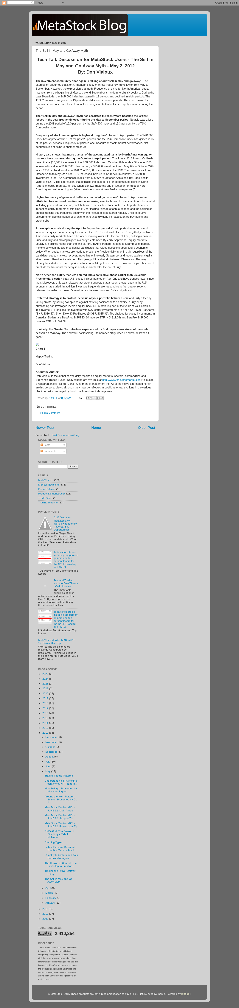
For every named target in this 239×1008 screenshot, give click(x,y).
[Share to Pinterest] (102, 398)
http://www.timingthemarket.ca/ (121, 379)
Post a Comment (50, 412)
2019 (45, 698)
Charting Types (54, 842)
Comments (49, 451)
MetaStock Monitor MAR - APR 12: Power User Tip (56, 642)
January (50, 902)
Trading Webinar (48, 502)
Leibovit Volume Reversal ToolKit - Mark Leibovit (60, 849)
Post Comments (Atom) (65, 435)
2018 (45, 703)
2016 (45, 713)
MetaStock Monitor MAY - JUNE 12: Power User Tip (61, 825)
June (48, 766)
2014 (45, 723)
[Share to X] (95, 398)
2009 (45, 918)
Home (96, 428)
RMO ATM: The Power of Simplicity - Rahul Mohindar (59, 834)
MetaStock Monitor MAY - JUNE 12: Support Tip (60, 817)
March (49, 893)
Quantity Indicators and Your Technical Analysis (61, 856)
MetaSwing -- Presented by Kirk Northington (61, 790)
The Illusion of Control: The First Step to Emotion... (61, 864)
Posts (46, 445)
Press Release (46, 489)
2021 (45, 688)
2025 (45, 674)
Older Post (146, 428)
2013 (45, 728)
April (48, 888)
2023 (45, 683)
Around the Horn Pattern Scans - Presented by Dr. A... (61, 799)
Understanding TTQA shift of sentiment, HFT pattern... (61, 782)
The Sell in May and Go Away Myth (58, 880)
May (48, 771)
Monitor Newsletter (49, 484)
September (52, 751)
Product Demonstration (52, 493)
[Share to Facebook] (98, 398)
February (51, 898)
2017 (45, 708)
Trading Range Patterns (59, 775)
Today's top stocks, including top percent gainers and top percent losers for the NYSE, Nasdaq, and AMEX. (66, 560)
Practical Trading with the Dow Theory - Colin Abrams (66, 583)
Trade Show (45, 498)
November (51, 742)
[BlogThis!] (91, 398)
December (51, 737)
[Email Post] (80, 397)
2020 (45, 693)
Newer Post (44, 428)
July (48, 761)
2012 (45, 732)
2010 (45, 913)
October (50, 747)
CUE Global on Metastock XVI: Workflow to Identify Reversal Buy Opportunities (65, 523)
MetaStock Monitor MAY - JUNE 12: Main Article (60, 809)
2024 (45, 678)
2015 (45, 718)
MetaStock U (45, 480)
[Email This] (87, 398)
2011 (45, 909)
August (49, 756)
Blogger (185, 994)
